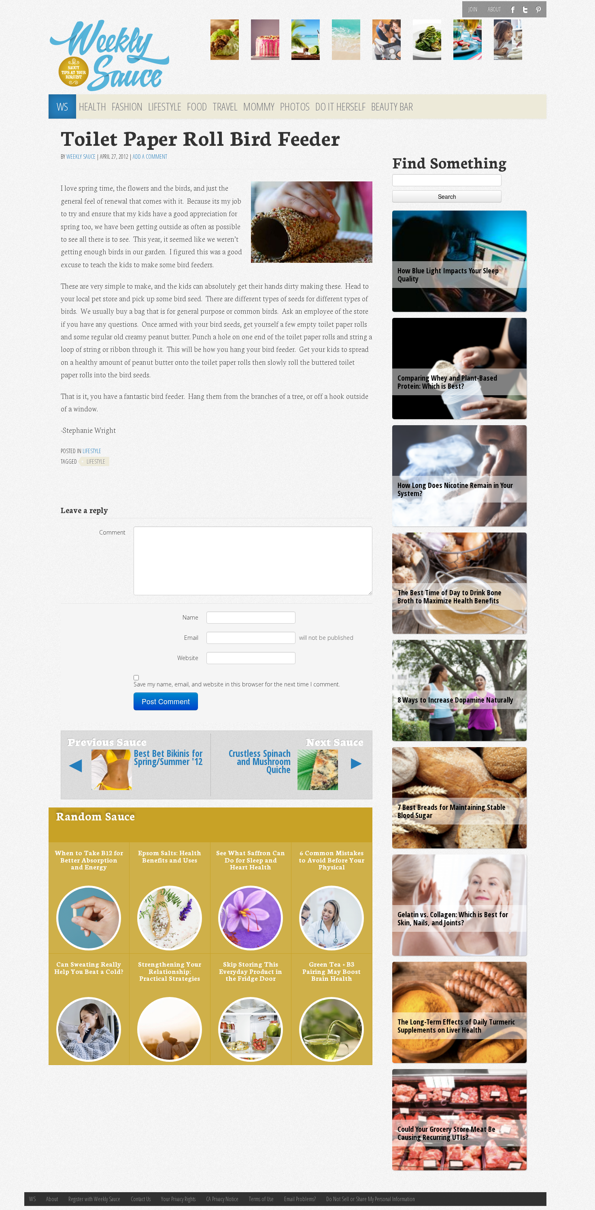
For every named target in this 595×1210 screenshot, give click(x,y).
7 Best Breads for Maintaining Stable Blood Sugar (451, 811)
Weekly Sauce (81, 156)
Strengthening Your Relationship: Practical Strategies (169, 970)
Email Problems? (300, 1199)
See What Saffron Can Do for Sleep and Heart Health (250, 859)
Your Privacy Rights (178, 1199)
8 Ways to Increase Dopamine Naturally (455, 700)
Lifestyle (164, 106)
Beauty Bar (392, 106)
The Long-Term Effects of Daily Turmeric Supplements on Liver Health (456, 1026)
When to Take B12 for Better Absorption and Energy (89, 859)
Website (187, 658)
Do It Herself (340, 106)
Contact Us (141, 1199)
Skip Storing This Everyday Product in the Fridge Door (250, 970)
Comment (112, 532)
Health (92, 106)
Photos (295, 106)
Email (191, 637)
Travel (225, 106)
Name (190, 617)
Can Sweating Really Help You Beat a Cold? (88, 967)
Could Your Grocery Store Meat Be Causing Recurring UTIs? (446, 1133)
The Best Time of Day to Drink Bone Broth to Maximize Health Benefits (449, 596)
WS (62, 106)
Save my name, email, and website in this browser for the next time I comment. (237, 684)
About (494, 9)
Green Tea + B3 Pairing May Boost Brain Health (331, 970)
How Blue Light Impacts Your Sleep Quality (448, 274)
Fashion (127, 106)
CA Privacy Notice (222, 1199)
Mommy (258, 106)
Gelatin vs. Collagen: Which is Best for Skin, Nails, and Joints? (452, 918)
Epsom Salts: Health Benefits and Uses (169, 856)
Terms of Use (261, 1199)
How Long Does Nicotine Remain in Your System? (455, 489)
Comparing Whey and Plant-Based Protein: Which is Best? (447, 382)
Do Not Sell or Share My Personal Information (370, 1199)
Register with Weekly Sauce (94, 1199)
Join (472, 9)
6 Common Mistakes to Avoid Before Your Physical (331, 859)
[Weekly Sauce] (123, 55)
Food (197, 106)
